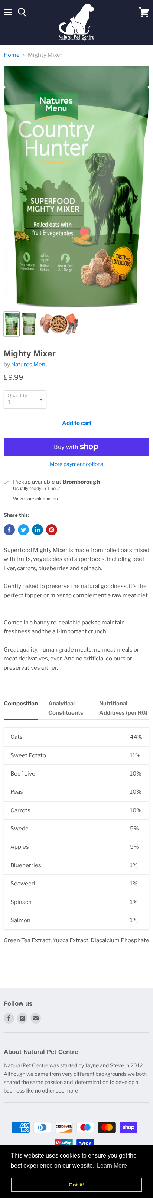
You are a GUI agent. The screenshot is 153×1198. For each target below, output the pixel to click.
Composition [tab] (21, 703)
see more (67, 1090)
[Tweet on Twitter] (23, 529)
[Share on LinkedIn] (37, 529)
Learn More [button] (112, 1165)
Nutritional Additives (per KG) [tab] (123, 708)
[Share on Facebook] (9, 529)
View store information (35, 499)
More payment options (76, 464)
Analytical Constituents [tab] (65, 708)
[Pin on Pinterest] (51, 529)
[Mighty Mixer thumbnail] (11, 324)
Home (12, 55)
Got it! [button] (77, 1185)
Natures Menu (30, 364)
